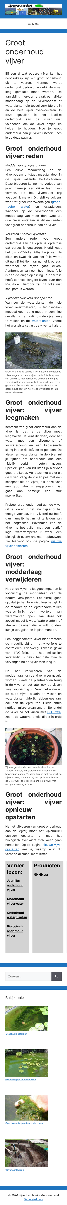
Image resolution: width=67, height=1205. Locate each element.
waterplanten (40, 321)
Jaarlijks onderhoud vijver (15, 885)
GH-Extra (54, 712)
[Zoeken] (56, 976)
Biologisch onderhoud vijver (15, 931)
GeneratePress (33, 1199)
